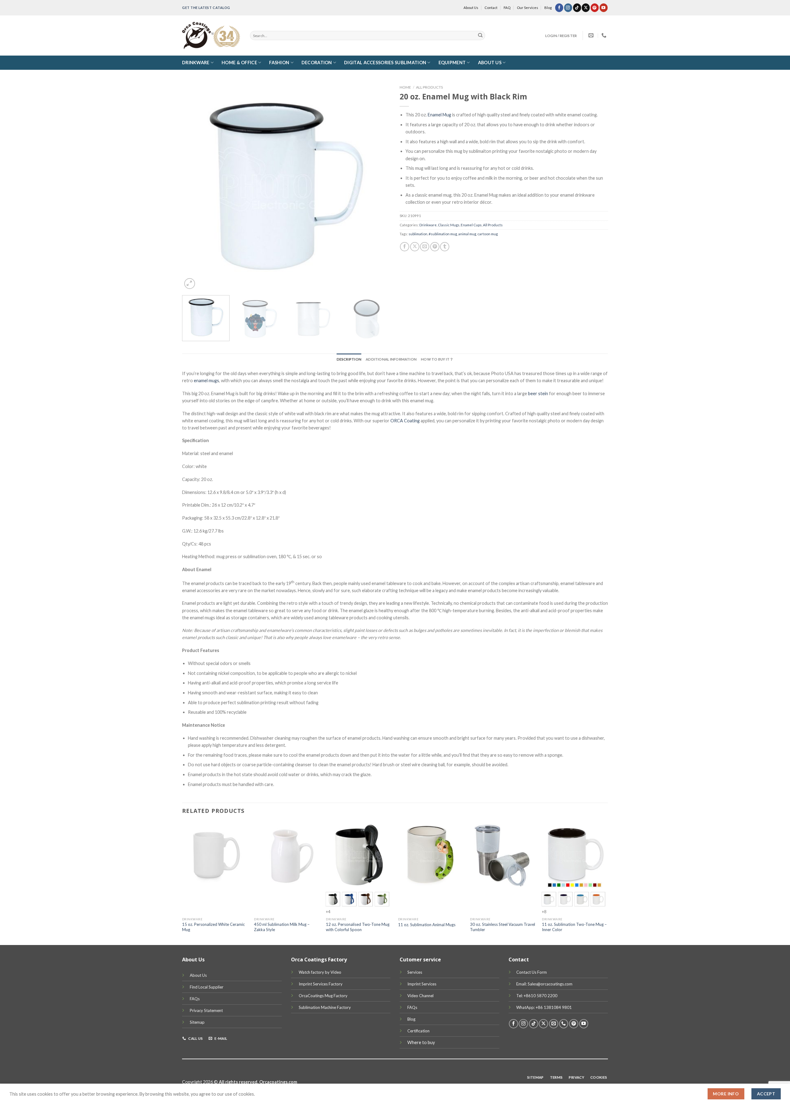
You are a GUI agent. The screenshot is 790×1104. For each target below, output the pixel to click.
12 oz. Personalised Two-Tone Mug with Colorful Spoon (357, 927)
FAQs (195, 998)
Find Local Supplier (206, 987)
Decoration (316, 62)
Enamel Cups (471, 225)
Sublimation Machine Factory (325, 1007)
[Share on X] (414, 246)
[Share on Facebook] (404, 246)
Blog (548, 8)
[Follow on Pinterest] (595, 7)
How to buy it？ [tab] (437, 359)
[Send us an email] (553, 1023)
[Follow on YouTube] (604, 7)
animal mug (467, 234)
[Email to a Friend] (424, 246)
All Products (429, 87)
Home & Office (239, 62)
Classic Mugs (448, 225)
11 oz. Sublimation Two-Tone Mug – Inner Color (574, 927)
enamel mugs (206, 380)
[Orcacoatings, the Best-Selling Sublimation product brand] (211, 35)
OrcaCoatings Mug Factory (323, 995)
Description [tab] (349, 359)
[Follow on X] (586, 7)
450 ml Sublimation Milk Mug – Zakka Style (282, 927)
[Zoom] (189, 283)
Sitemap (197, 1022)
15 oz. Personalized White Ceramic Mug (213, 927)
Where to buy (421, 1042)
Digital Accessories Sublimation (385, 62)
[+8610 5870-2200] (604, 35)
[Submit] (480, 35)
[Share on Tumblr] (444, 246)
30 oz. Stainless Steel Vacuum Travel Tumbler (502, 927)
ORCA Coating (405, 420)
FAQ (507, 8)
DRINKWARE (196, 62)
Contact (490, 8)
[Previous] (194, 186)
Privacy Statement (206, 1010)
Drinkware (428, 225)
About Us (471, 8)
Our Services (527, 8)
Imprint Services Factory (321, 983)
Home (405, 87)
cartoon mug (487, 234)
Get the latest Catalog (206, 8)
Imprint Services (421, 983)
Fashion (279, 62)
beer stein (538, 393)
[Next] (378, 186)
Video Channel (420, 995)
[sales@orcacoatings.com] (591, 35)
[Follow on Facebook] (559, 7)
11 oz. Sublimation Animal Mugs (426, 924)
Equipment (452, 62)
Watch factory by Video (320, 972)
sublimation (418, 234)
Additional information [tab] (391, 359)
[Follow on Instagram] (568, 7)
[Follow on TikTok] (577, 7)
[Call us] (563, 1023)
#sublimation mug (443, 234)
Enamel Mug (439, 114)
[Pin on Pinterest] (434, 246)
